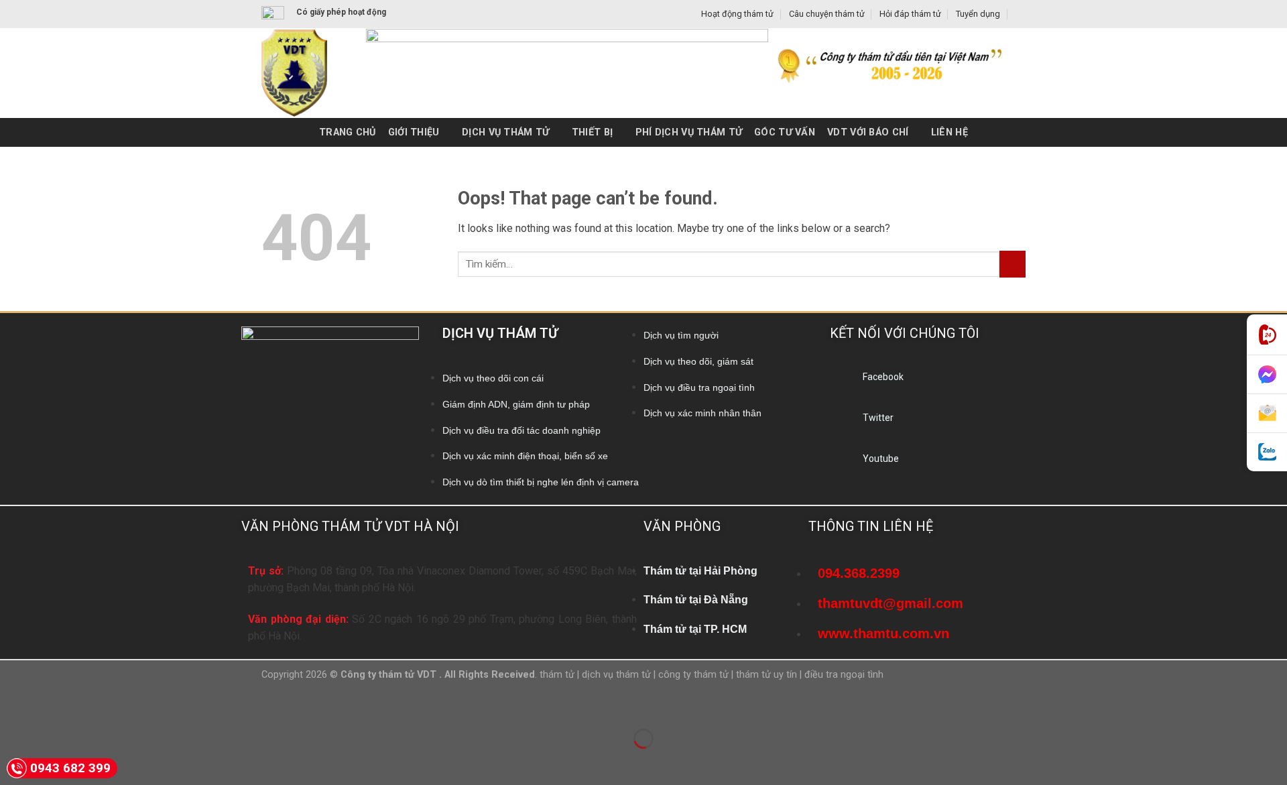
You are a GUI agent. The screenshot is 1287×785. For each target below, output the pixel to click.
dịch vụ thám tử (616, 674)
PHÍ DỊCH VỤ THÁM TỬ (688, 132)
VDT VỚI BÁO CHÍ (867, 132)
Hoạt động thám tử (737, 14)
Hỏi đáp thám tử (910, 14)
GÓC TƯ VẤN (784, 132)
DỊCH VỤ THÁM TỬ (505, 132)
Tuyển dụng (978, 14)
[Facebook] (841, 380)
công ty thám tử (693, 674)
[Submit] (1012, 264)
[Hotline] (1267, 334)
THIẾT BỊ (592, 132)
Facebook (883, 376)
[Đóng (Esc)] (13, 705)
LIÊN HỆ (949, 132)
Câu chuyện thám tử (827, 14)
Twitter (878, 417)
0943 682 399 (70, 768)
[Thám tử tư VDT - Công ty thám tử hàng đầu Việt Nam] (303, 73)
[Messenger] (1267, 374)
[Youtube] (841, 462)
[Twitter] (841, 421)
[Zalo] (1267, 452)
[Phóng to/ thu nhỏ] (53, 705)
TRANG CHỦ (347, 132)
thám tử (557, 674)
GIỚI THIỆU (414, 132)
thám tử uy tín (766, 674)
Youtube (881, 458)
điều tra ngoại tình (843, 674)
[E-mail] (1267, 413)
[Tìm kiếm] (1021, 14)
